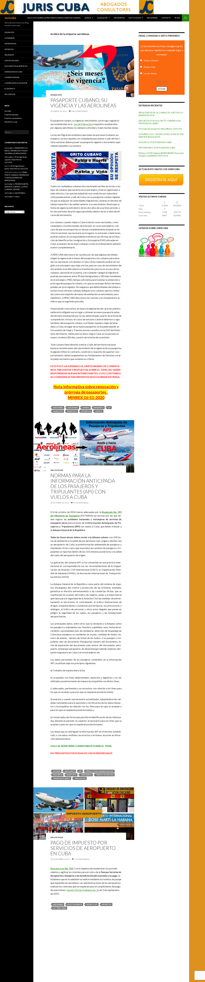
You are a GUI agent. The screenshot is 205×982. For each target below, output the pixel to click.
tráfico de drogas (105, 775)
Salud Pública (20, 193)
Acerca (87, 18)
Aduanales (9, 55)
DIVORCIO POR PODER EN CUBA (155, 142)
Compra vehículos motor (16, 83)
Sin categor (56, 470)
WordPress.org (11, 122)
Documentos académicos (16, 66)
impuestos (106, 904)
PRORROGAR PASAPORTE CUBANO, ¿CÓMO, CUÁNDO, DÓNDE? (17, 186)
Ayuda (177, 18)
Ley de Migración (83, 124)
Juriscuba (10, 17)
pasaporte (72, 411)
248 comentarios (79, 111)
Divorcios (9, 49)
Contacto (166, 18)
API (80, 771)
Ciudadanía (10, 38)
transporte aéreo (61, 778)
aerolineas (58, 407)
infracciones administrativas (99, 771)
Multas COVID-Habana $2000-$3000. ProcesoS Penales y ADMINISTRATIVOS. (161, 154)
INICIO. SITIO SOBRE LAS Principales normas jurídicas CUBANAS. (54, 18)
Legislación (102, 18)
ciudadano (72, 407)
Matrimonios (10, 44)
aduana (56, 771)
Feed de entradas (12, 115)
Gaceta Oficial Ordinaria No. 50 (82, 890)
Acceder (8, 111)
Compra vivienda (12, 77)
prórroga (86, 411)
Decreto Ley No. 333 (61, 868)
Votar (161, 89)
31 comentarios (80, 503)
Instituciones (135, 18)
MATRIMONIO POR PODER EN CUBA (157, 147)
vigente (98, 411)
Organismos (119, 18)
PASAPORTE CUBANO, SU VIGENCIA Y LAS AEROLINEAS (83, 102)
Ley (109, 407)
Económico (10, 89)
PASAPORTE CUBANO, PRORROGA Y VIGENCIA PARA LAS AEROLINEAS (16, 150)
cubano (86, 407)
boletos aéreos (74, 904)
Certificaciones (12, 60)
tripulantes (80, 778)
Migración (56, 95)
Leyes (17, 196)
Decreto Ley (92, 904)
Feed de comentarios (13, 118)
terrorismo (86, 775)
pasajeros (57, 775)
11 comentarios (81, 859)
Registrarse (152, 18)
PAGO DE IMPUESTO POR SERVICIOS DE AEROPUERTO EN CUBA (83, 848)
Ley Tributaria (59, 908)
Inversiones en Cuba (13, 72)
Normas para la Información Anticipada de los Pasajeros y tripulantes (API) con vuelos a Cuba (82, 486)
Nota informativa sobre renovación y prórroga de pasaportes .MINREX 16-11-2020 (86, 392)
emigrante (99, 407)
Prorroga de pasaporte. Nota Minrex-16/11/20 (160, 128)
